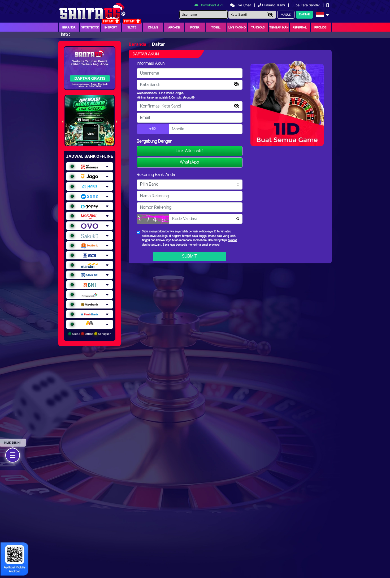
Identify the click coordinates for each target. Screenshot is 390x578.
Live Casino (237, 27)
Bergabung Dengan (154, 141)
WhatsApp (189, 162)
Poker (195, 27)
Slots (132, 27)
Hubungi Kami (273, 5)
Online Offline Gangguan (91, 333)
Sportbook (90, 27)
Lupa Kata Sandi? (306, 5)
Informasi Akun (150, 63)
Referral (300, 27)
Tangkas (258, 27)
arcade (174, 27)
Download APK (211, 5)
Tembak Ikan (279, 27)
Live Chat (243, 5)
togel (216, 27)
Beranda (69, 27)
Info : (65, 34)
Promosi (320, 27)
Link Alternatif (189, 150)
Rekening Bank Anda (156, 174)
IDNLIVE (153, 27)
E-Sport (111, 27)
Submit (189, 256)
